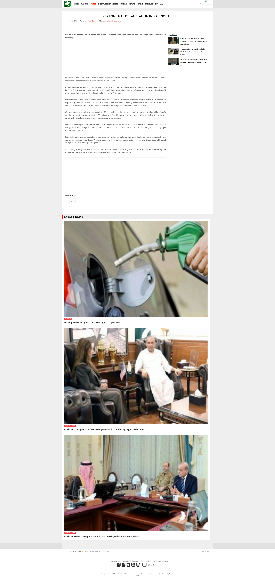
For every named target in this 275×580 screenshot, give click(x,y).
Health (132, 4)
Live (157, 4)
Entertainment (104, 4)
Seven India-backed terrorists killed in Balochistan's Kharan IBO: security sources (192, 51)
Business (123, 4)
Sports (115, 4)
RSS (142, 561)
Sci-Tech (140, 4)
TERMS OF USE (150, 561)
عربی (162, 4)
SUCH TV (117, 574)
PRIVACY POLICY (163, 561)
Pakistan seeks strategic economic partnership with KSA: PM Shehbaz (101, 536)
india (72, 201)
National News (70, 426)
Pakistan (84, 4)
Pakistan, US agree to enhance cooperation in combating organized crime (104, 429)
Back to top (205, 551)
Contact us (135, 561)
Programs (149, 4)
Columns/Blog (115, 561)
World (93, 4)
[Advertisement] (115, 59)
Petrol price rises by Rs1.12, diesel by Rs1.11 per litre (92, 322)
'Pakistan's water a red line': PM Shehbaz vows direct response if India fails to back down (193, 62)
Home (76, 4)
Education (126, 561)
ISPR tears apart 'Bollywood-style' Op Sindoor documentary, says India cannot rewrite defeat (193, 41)
